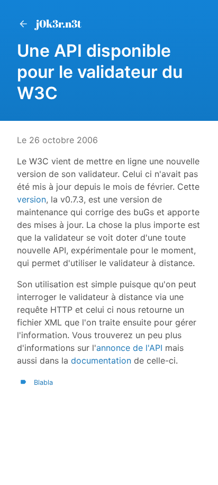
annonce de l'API (129, 347)
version (31, 199)
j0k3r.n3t (58, 23)
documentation (101, 360)
